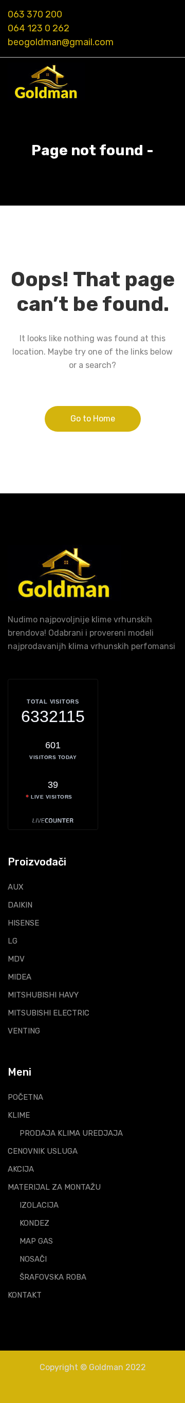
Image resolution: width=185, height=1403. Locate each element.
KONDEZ (34, 1223)
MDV (16, 959)
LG (12, 941)
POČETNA (25, 1097)
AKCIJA (21, 1169)
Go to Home (92, 418)
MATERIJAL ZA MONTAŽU (54, 1187)
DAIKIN (20, 905)
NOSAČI (33, 1259)
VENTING (24, 1031)
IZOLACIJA (39, 1205)
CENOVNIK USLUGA (43, 1151)
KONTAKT (25, 1295)
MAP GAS (36, 1241)
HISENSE (23, 923)
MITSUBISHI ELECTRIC (48, 1013)
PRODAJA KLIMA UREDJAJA (71, 1133)
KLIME (19, 1115)
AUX (16, 887)
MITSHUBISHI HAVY (43, 995)
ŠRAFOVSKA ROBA (53, 1277)
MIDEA (19, 977)
